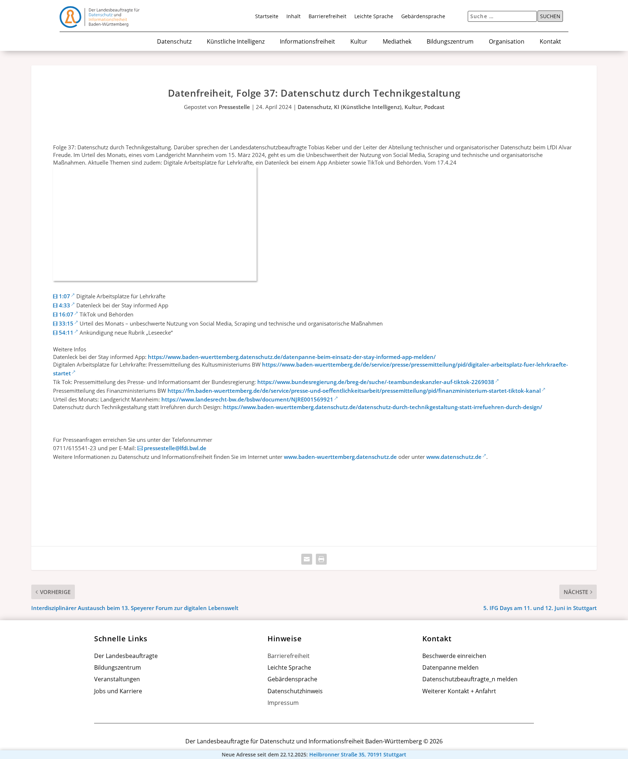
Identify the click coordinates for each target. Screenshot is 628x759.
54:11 (66, 332)
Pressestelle (234, 106)
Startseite (266, 17)
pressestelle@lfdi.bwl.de (175, 448)
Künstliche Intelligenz (236, 42)
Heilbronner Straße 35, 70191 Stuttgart (357, 754)
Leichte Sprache (373, 17)
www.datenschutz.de (454, 456)
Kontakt (550, 42)
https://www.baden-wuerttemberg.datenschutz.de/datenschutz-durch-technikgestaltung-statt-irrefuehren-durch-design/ (382, 407)
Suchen (550, 16)
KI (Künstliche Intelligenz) (368, 106)
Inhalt (293, 17)
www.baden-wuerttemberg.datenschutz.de (340, 456)
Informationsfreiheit (307, 42)
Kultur (358, 42)
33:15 (66, 323)
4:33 (64, 305)
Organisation (506, 42)
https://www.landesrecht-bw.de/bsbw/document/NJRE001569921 (247, 399)
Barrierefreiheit (327, 17)
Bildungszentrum (450, 42)
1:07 (64, 296)
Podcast (434, 106)
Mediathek (397, 42)
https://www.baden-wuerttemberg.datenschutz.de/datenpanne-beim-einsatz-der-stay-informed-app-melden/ (292, 356)
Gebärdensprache (423, 17)
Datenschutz (174, 42)
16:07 (66, 314)
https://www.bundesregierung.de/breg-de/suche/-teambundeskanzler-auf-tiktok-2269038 (375, 381)
